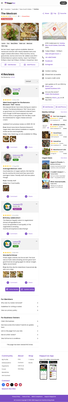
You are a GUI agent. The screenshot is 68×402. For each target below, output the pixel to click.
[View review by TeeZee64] (7, 207)
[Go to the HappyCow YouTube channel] (7, 384)
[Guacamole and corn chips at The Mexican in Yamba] (6, 274)
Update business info (52, 88)
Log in (63, 3)
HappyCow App (46, 356)
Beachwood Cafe (59, 150)
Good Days (57, 133)
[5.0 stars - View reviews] (54, 135)
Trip (54, 13)
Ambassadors (6, 363)
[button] (54, 29)
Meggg (15, 89)
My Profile (5, 359)
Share (47, 13)
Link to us (21, 366)
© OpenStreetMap (60, 37)
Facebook (48, 61)
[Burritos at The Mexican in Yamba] (20, 274)
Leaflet (46, 37)
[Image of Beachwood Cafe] (46, 151)
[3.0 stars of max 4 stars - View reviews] (54, 143)
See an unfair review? (8, 335)
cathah (12, 77)
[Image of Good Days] (46, 135)
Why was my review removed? (11, 303)
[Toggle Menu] (2, 3)
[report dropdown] (37, 88)
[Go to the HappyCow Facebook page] (3, 384)
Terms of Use (26, 396)
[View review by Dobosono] (7, 157)
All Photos (31, 38)
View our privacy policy (9, 310)
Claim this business (7, 321)
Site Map (21, 369)
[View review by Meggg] (7, 91)
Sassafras (57, 141)
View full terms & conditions (10, 338)
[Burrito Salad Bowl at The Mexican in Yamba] (13, 274)
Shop (31, 356)
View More (64, 112)
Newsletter (5, 372)
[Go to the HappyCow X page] (11, 384)
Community (7, 356)
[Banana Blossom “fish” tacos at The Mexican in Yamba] (6, 139)
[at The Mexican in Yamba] (13, 139)
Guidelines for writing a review (11, 307)
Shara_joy (49, 86)
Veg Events (5, 366)
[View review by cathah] (7, 244)
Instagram (49, 64)
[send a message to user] (20, 89)
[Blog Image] (46, 164)
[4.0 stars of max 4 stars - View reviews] (5, 16)
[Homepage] (9, 3)
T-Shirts (31, 359)
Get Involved (6, 375)
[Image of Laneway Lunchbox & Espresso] (46, 126)
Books (31, 363)
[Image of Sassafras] (46, 143)
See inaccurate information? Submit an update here (17, 326)
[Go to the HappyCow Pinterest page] (16, 384)
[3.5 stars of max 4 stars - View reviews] (54, 118)
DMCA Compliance (37, 396)
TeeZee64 (16, 204)
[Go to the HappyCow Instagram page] (20, 384)
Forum (4, 369)
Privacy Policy (16, 396)
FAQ (19, 359)
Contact (20, 362)
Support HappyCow (50, 396)
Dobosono (16, 155)
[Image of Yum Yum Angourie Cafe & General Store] (46, 118)
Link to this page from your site (11, 331)
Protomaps (51, 37)
